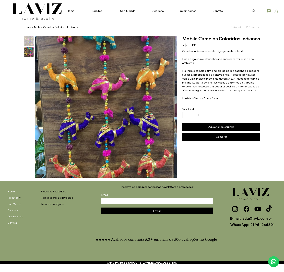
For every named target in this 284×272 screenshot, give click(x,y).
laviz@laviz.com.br (257, 218)
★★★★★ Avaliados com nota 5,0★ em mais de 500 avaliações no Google (156, 239)
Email (105, 194)
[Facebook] (246, 209)
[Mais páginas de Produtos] (103, 10)
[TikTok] (269, 209)
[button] (276, 11)
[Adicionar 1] (198, 115)
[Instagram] (235, 209)
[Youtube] (258, 209)
